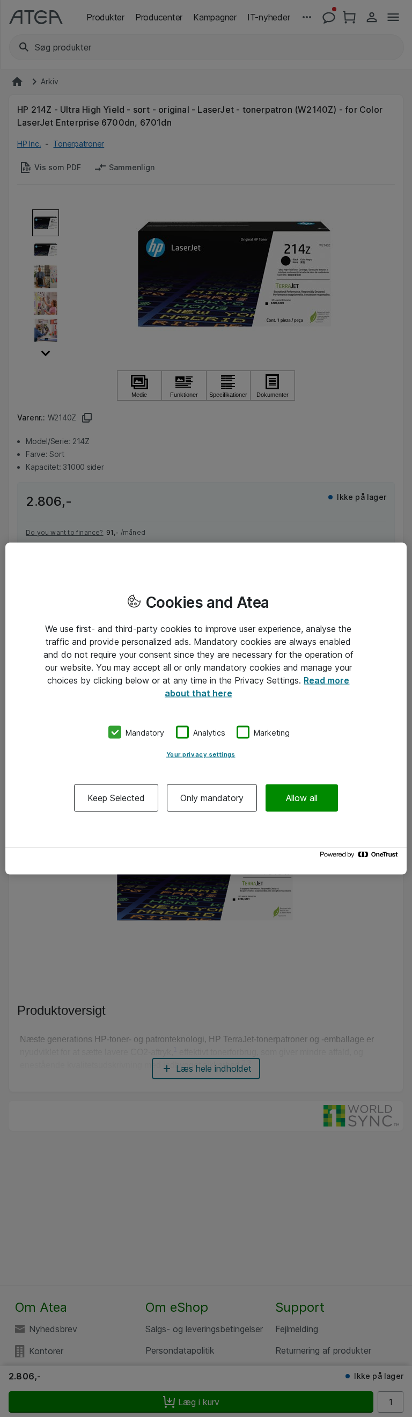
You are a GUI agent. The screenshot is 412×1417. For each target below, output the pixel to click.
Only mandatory (212, 798)
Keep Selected (116, 798)
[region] (206, 708)
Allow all (302, 798)
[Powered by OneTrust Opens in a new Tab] (360, 857)
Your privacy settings (201, 754)
